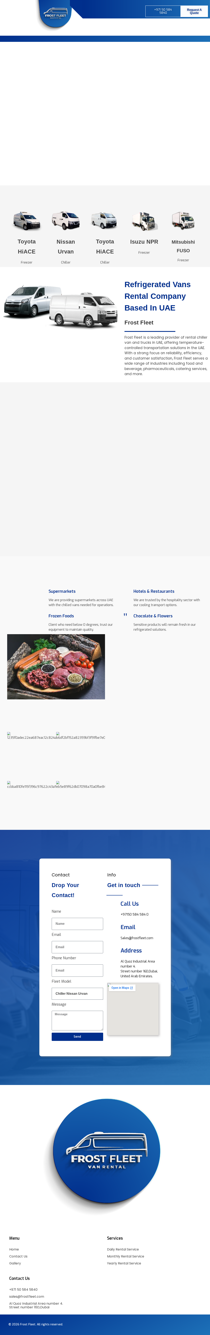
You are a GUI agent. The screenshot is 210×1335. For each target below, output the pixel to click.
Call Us (130, 904)
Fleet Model (61, 981)
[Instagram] (108, 10)
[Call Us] (112, 903)
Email (56, 934)
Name (56, 911)
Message (59, 1004)
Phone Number (64, 958)
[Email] (112, 926)
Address (131, 950)
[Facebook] (98, 10)
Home (14, 1249)
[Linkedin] (118, 10)
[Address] (112, 950)
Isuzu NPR (144, 242)
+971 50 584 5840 (23, 1289)
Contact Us (18, 1256)
